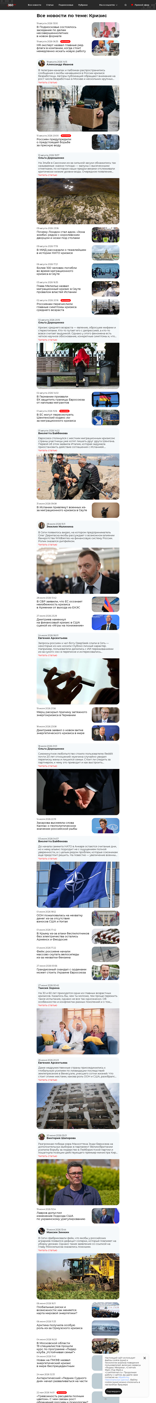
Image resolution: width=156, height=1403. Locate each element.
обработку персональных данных (117, 1378)
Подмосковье (66, 5)
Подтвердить (113, 1391)
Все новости (34, 5)
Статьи (49, 5)
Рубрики (83, 5)
